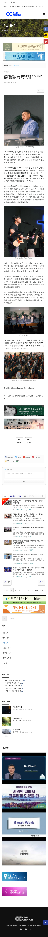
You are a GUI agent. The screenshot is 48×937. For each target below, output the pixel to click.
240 (36, 590)
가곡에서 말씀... (17, 721)
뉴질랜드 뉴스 (6, 648)
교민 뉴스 (18, 31)
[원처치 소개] (46, 41)
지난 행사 (5, 663)
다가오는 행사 (6, 658)
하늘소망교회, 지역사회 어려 (13, 680)
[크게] (39, 90)
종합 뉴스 (5, 633)
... (32, 590)
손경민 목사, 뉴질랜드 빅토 (12, 686)
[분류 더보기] (43, 496)
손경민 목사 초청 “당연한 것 (12, 691)
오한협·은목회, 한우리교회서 (13, 688)
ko (46, 23)
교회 (25, 496)
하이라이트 (5, 638)
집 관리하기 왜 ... (18, 732)
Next (42, 590)
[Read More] (24, 505)
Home (7, 31)
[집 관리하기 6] (16, 729)
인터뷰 (19, 496)
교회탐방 (12, 496)
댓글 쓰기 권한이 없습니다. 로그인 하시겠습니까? (18, 473)
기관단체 (31, 496)
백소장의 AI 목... (18, 709)
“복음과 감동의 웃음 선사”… (12, 683)
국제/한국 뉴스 (6, 653)
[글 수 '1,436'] (5, 496)
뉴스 (12, 31)
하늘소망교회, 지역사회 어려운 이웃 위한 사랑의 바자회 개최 (20, 7)
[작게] (42, 90)
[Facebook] (46, 29)
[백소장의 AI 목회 (17, 707)
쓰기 (42, 582)
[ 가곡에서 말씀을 (17, 718)
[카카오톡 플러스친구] (46, 35)
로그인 (15, 2)
